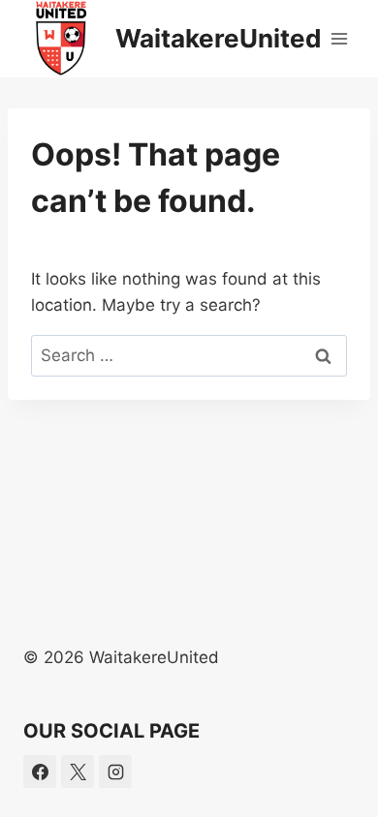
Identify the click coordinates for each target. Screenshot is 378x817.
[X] (77, 771)
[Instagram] (115, 771)
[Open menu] (340, 38)
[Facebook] (39, 771)
